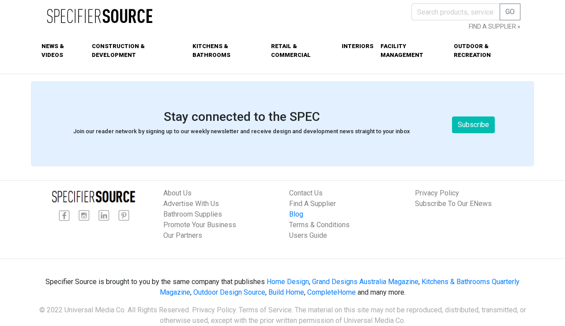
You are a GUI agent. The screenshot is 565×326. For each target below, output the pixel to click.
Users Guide (308, 235)
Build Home (286, 292)
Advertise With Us (191, 203)
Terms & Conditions (319, 225)
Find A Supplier (312, 203)
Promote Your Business (199, 225)
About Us (177, 193)
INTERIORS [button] (357, 46)
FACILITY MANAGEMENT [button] (401, 50)
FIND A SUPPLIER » (494, 26)
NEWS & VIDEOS (52, 50)
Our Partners (182, 235)
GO (510, 11)
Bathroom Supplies (192, 214)
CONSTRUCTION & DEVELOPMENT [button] (118, 50)
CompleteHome (331, 292)
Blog (296, 214)
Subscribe (473, 124)
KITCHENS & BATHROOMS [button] (211, 50)
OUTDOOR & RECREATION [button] (472, 50)
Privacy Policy (437, 193)
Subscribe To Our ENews (453, 203)
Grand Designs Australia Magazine (365, 281)
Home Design (288, 281)
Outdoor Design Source (229, 292)
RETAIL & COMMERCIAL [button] (291, 50)
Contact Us (306, 193)
